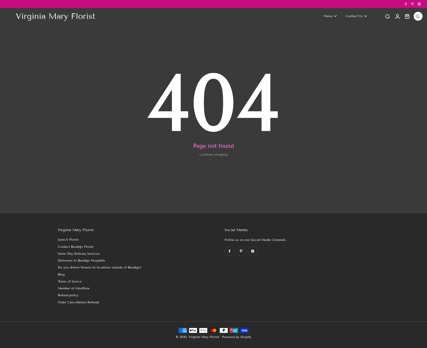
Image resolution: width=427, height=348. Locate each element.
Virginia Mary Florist (204, 337)
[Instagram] (419, 4)
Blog (61, 274)
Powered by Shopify (236, 337)
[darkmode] (418, 16)
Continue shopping (213, 154)
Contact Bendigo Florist (75, 247)
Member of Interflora (73, 288)
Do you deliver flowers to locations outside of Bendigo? (99, 267)
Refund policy (68, 295)
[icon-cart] (407, 16)
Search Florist (68, 240)
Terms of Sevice (70, 281)
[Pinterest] (412, 4)
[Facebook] (406, 4)
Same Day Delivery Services (79, 254)
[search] (387, 16)
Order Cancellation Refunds (78, 302)
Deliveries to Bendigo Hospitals (81, 260)
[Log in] (397, 16)
